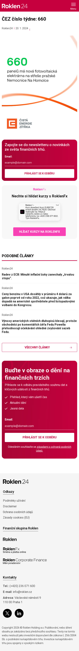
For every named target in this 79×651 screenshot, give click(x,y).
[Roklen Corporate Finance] (25, 561)
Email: (8, 156)
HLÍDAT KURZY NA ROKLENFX (39, 231)
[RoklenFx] (14, 550)
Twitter (7, 613)
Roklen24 (7, 28)
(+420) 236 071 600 (22, 586)
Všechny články (37, 347)
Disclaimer (10, 506)
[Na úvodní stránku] (15, 6)
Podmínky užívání (14, 500)
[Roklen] (10, 539)
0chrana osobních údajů (18, 512)
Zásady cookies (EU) (16, 517)
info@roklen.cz (22, 592)
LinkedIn (19, 613)
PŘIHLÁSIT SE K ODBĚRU (39, 173)
